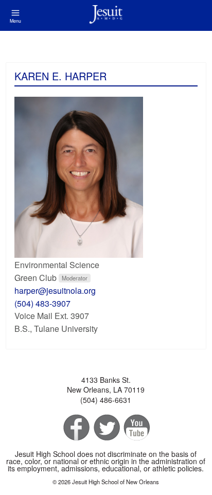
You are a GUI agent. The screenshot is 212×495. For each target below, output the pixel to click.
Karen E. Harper (60, 75)
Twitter (106, 428)
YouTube (136, 428)
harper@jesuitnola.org (55, 290)
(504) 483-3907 (42, 303)
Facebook (75, 428)
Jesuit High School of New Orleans (105, 15)
